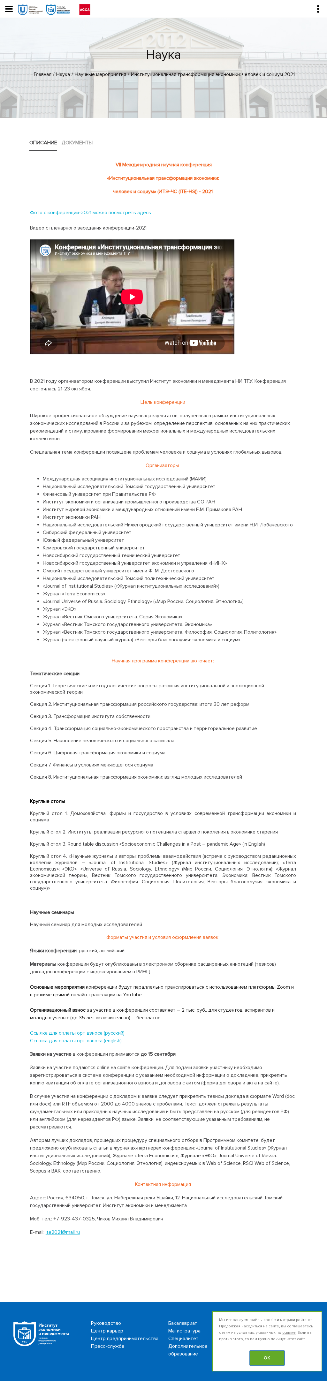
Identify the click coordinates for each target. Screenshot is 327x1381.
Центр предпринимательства (124, 1338)
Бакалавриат (182, 1323)
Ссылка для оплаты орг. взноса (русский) (77, 1033)
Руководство (106, 1323)
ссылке (289, 1332)
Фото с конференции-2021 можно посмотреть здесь (90, 212)
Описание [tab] (43, 143)
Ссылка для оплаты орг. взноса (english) (76, 1041)
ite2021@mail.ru (63, 1232)
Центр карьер (107, 1331)
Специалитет (183, 1338)
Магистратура (184, 1331)
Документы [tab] (77, 143)
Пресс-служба (107, 1346)
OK (267, 1358)
